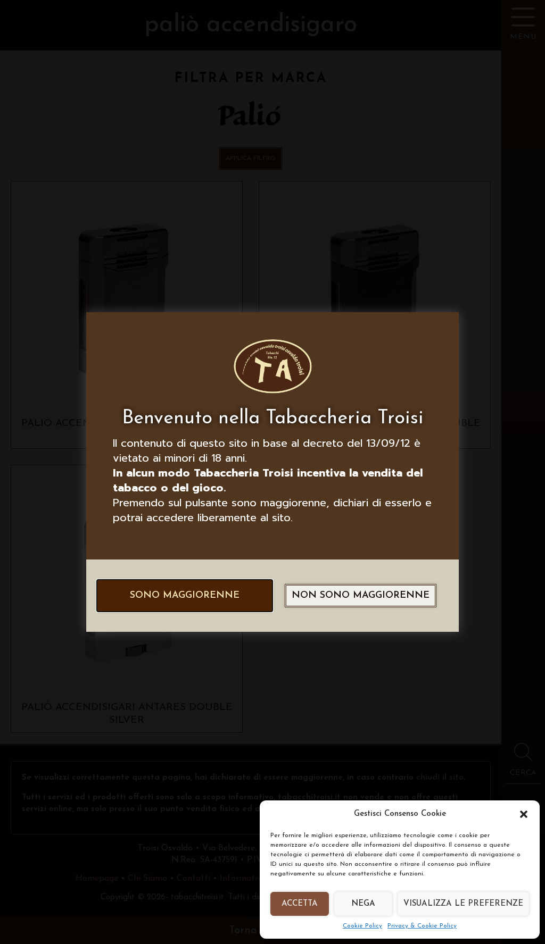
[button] (523, 814)
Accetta (300, 904)
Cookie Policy (362, 926)
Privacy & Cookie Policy (422, 926)
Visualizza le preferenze (463, 904)
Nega (363, 904)
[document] (272, 472)
